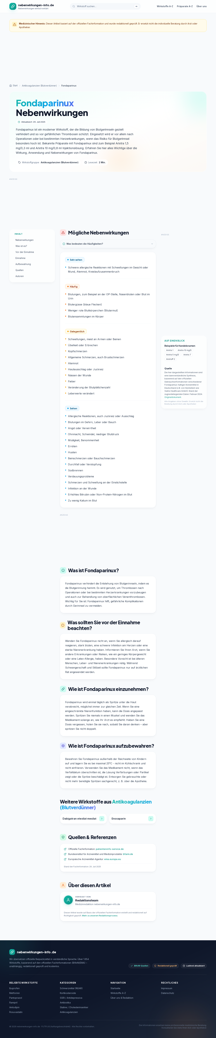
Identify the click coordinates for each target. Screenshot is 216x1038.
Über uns (202, 6)
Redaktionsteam (86, 900)
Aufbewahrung (23, 264)
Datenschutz (167, 993)
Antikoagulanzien (69, 1012)
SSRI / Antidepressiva (71, 997)
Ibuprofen (14, 988)
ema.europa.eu (112, 859)
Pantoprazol (15, 997)
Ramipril (13, 1002)
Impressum (166, 988)
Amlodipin (14, 1007)
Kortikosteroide (68, 993)
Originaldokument (172, 397)
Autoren (19, 276)
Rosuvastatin (15, 1012)
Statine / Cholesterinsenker (74, 1007)
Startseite (115, 988)
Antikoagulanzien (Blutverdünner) (39, 85)
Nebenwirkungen (24, 240)
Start (15, 85)
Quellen (19, 270)
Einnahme (20, 258)
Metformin (14, 993)
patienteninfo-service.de (110, 849)
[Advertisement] (108, 58)
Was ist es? (21, 246)
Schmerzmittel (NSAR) (71, 988)
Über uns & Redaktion (122, 997)
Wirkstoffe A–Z (165, 6)
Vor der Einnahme (24, 252)
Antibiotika (65, 1002)
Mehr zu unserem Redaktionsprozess (99, 915)
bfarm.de (128, 854)
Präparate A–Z (185, 6)
